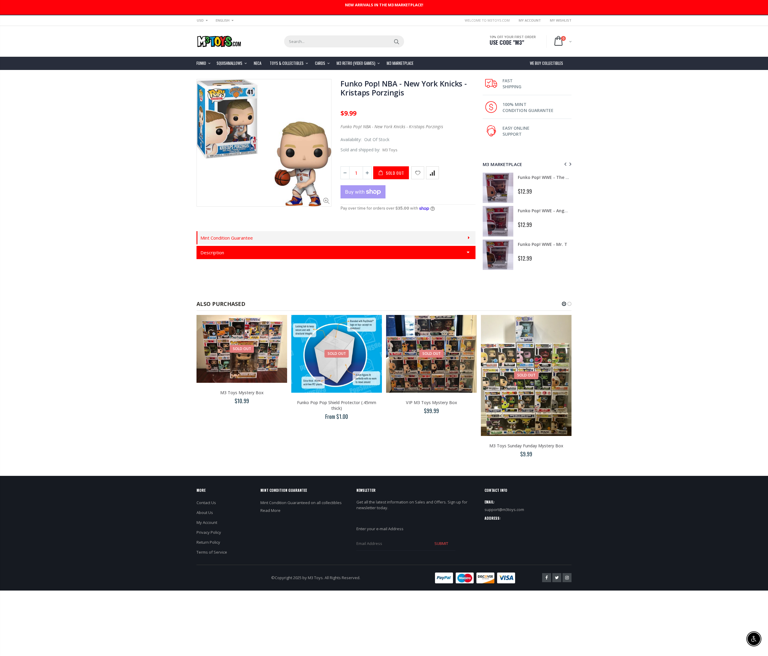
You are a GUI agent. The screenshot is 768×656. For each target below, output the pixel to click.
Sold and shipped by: (360, 150)
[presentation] (564, 164)
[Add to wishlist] (417, 172)
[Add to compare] (432, 172)
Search (396, 41)
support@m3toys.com (504, 509)
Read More (270, 510)
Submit (441, 543)
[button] (564, 303)
